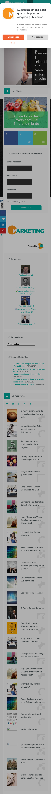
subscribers (13, 43)
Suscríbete (13, 37)
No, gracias (37, 37)
